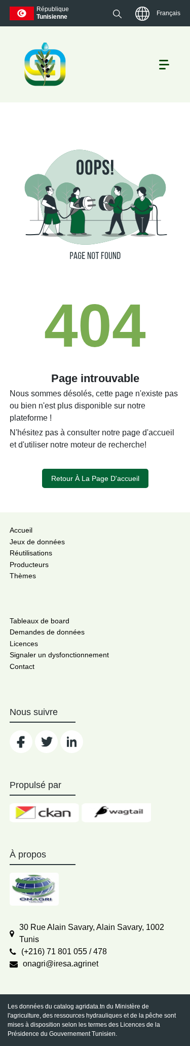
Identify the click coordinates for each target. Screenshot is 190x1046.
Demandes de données (47, 632)
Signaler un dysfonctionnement (59, 655)
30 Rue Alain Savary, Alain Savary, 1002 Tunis (91, 933)
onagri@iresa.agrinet (60, 963)
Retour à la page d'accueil (95, 478)
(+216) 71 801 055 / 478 (64, 951)
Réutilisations (31, 553)
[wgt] (116, 813)
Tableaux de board (39, 621)
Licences (24, 644)
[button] (117, 13)
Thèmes (23, 576)
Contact (22, 666)
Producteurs (29, 565)
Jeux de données (37, 542)
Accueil (21, 530)
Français (168, 13)
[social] (21, 741)
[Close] (145, 1021)
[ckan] (44, 813)
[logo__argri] (44, 64)
